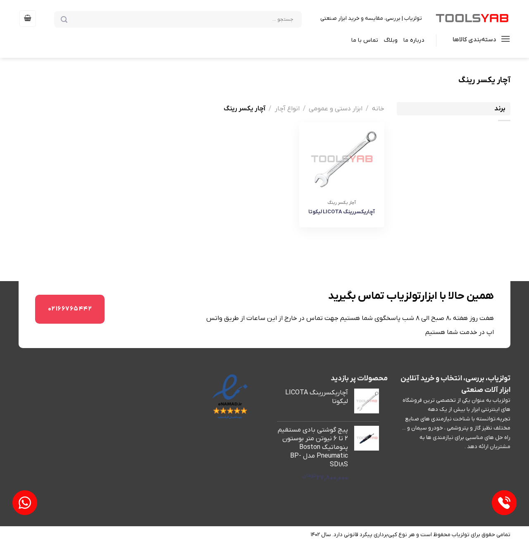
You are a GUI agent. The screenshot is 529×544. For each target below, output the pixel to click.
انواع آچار (287, 109)
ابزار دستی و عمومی (335, 109)
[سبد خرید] (27, 18)
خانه (378, 109)
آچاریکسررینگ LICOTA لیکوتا (341, 211)
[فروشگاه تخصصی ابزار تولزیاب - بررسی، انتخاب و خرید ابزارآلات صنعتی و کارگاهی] (472, 18)
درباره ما (413, 40)
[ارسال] (76, 19)
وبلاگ (391, 40)
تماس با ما (364, 40)
